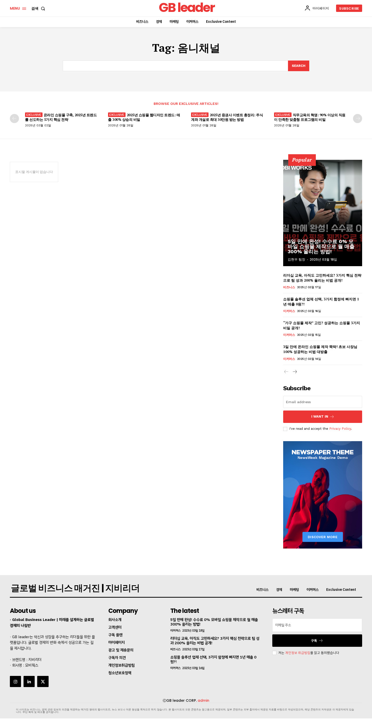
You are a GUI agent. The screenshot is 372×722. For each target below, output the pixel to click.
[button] (39, 8)
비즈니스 (289, 287)
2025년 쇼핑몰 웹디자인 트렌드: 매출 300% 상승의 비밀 (144, 117)
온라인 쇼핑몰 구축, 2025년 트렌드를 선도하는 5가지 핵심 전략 (61, 117)
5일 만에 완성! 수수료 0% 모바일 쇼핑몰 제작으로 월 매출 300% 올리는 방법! (321, 246)
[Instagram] (15, 681)
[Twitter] (42, 681)
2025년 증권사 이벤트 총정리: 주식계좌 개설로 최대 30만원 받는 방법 (227, 117)
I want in (319, 416)
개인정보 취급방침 (297, 652)
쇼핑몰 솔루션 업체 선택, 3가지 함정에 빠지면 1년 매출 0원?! (213, 659)
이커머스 (289, 311)
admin (203, 700)
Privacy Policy (340, 429)
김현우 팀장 (296, 259)
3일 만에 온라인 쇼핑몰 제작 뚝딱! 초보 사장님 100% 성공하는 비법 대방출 (320, 349)
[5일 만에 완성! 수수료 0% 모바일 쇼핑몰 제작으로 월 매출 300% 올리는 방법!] (322, 213)
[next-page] (357, 118)
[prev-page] (14, 118)
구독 (314, 640)
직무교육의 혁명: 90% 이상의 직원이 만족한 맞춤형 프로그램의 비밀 (309, 117)
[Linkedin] (29, 681)
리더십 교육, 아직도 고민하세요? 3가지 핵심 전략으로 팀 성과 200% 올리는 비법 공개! (322, 278)
